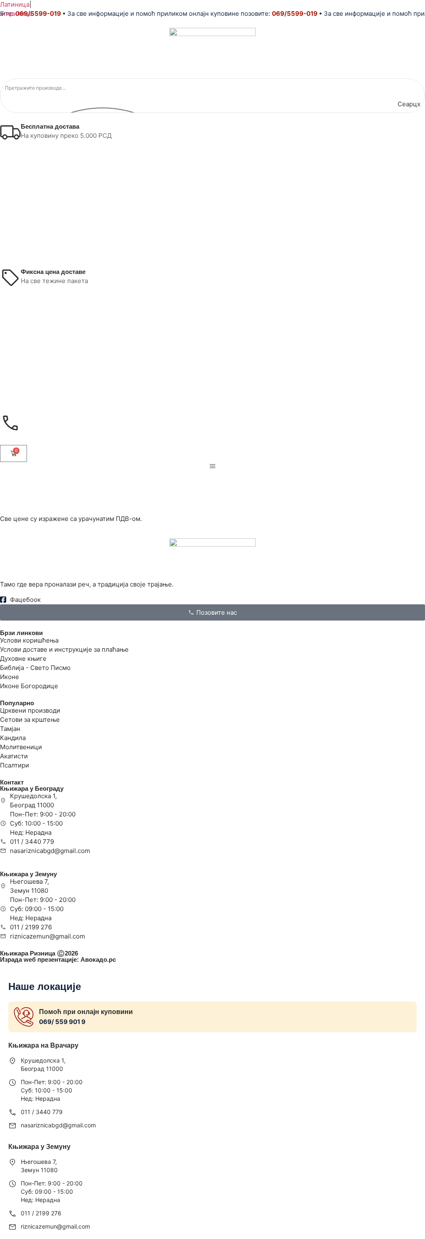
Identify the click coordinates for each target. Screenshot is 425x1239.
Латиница (14, 4)
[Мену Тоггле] (212, 466)
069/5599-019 (287, 13)
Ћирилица (16, 13)
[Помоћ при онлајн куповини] (23, 1017)
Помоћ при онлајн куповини (86, 1011)
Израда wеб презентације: (58, 959)
